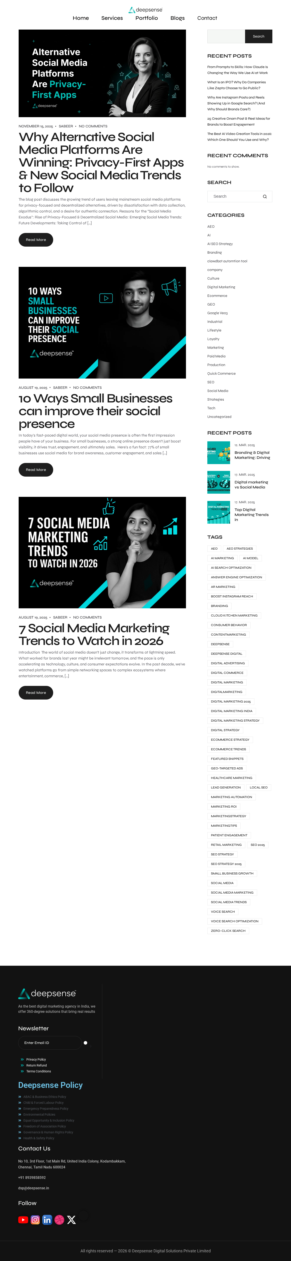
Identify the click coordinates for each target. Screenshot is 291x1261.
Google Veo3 (217, 313)
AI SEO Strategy (220, 244)
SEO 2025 (258, 845)
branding (219, 606)
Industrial (214, 321)
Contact (207, 18)
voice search (223, 912)
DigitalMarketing (226, 692)
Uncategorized (219, 416)
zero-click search (228, 931)
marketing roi (224, 807)
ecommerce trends (228, 749)
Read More (36, 240)
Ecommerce (217, 295)
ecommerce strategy (230, 740)
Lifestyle (214, 330)
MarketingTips (224, 826)
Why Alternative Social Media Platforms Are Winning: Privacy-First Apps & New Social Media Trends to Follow (101, 162)
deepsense (220, 644)
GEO (211, 304)
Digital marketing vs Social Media (251, 485)
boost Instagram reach (232, 596)
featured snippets (227, 759)
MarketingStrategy (228, 816)
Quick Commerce (221, 373)
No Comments (93, 126)
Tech (211, 408)
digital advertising (228, 663)
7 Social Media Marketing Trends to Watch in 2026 (94, 634)
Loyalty (213, 339)
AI (209, 235)
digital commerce (227, 673)
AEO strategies (240, 549)
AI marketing (222, 558)
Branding (214, 252)
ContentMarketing (228, 635)
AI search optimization (231, 568)
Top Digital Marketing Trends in (252, 514)
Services (112, 18)
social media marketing (232, 893)
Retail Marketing (226, 845)
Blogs (178, 18)
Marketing (215, 347)
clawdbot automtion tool (227, 261)
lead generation (226, 787)
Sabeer (66, 126)
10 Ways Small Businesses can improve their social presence (95, 411)
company (215, 270)
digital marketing (227, 682)
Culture (213, 278)
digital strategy (225, 730)
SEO (210, 382)
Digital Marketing (221, 287)
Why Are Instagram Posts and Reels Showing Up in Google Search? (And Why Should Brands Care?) (236, 103)
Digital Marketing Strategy (235, 721)
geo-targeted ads (227, 768)
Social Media (217, 391)
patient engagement (229, 835)
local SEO (259, 787)
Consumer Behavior (229, 625)
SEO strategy (222, 854)
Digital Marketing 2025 (231, 701)
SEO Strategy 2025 (226, 864)
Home (81, 18)
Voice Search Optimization (234, 921)
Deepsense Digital (226, 654)
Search (258, 36)
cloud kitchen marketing (234, 615)
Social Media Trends (229, 902)
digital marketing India (231, 711)
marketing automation (231, 797)
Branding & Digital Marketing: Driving (252, 455)
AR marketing (223, 587)
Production (216, 365)
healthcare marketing (231, 778)
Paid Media (216, 356)
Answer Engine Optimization (236, 577)
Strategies (215, 399)
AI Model (250, 558)
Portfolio (146, 18)
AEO (211, 226)
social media (222, 883)
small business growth (232, 873)
